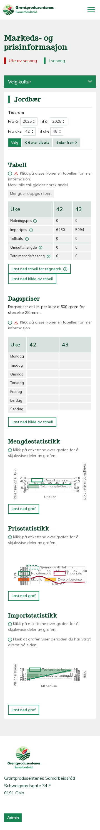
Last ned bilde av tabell (32, 278)
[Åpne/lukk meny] (91, 9)
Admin (13, 817)
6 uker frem (65, 142)
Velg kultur (19, 82)
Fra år (13, 121)
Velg (14, 142)
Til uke (43, 131)
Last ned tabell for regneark (38, 267)
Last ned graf (24, 508)
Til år (44, 121)
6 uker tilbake (38, 142)
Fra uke (15, 131)
